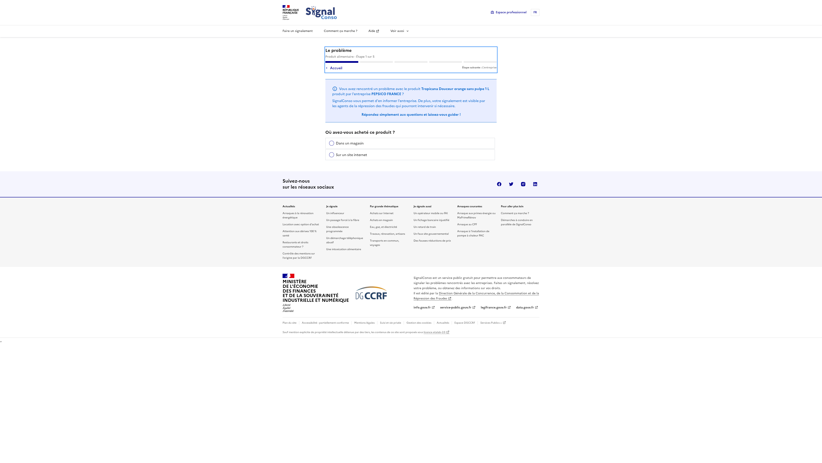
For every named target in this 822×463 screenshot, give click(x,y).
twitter (511, 184)
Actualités (443, 323)
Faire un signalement (298, 31)
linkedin (535, 184)
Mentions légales (364, 323)
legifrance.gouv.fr (494, 307)
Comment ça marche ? (340, 31)
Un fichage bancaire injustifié (431, 220)
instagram (523, 184)
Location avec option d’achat (301, 224)
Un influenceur (335, 213)
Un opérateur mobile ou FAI (431, 213)
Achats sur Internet (381, 213)
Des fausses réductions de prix (432, 241)
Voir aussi (397, 31)
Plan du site (289, 323)
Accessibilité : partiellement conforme (325, 323)
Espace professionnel (511, 12)
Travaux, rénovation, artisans (387, 234)
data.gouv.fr (525, 307)
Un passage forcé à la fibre (342, 220)
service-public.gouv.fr (455, 307)
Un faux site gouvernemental (431, 234)
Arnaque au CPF (467, 224)
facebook (499, 184)
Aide (371, 31)
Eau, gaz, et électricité (383, 227)
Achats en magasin (381, 220)
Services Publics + (491, 323)
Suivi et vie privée (390, 323)
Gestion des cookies (419, 323)
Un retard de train (425, 227)
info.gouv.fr (422, 307)
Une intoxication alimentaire (343, 249)
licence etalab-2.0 (434, 332)
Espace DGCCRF (464, 323)
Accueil (336, 68)
